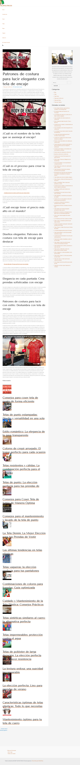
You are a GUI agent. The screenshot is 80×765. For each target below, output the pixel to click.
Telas (3, 23)
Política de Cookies (11, 753)
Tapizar (3, 33)
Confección (4, 14)
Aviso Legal (10, 752)
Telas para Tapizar (58, 102)
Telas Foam (56, 96)
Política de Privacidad (11, 750)
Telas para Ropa (57, 100)
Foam (3, 19)
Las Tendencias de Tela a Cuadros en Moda (63, 218)
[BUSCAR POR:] (61, 82)
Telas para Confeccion (7, 86)
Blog (55, 92)
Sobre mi (4, 37)
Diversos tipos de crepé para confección (62, 152)
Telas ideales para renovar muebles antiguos (63, 177)
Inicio (3, 9)
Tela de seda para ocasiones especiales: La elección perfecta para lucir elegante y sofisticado (63, 145)
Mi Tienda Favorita (6, 42)
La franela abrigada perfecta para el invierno (63, 230)
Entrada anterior (3, 728)
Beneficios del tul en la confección (61, 154)
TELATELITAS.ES (6, 5)
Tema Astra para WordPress (37, 760)
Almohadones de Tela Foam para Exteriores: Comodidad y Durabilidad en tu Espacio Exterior (63, 174)
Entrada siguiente (4, 730)
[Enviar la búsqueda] (69, 82)
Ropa (3, 28)
